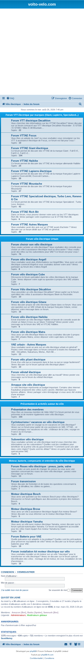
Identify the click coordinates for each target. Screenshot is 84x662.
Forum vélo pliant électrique (28, 359)
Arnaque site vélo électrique (28, 384)
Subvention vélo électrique (27, 439)
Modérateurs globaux (37, 615)
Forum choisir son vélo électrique (31, 244)
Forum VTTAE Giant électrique (29, 148)
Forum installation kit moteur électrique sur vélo (40, 551)
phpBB (33, 651)
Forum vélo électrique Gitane (28, 302)
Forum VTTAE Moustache (26, 183)
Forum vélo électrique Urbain (42, 239)
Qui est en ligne (10, 597)
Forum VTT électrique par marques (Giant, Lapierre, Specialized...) (42, 115)
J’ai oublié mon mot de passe (14, 590)
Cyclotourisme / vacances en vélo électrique (37, 422)
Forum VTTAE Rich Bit (24, 211)
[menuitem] (10, 98)
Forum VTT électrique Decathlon (30, 120)
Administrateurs (18, 615)
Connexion (7, 572)
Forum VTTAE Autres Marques (29, 224)
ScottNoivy (6, 638)
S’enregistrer (26, 572)
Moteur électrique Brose (25, 509)
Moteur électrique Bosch (26, 494)
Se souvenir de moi (58, 590)
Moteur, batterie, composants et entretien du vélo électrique (42, 461)
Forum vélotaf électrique (26, 372)
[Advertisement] (42, 52)
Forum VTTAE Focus (23, 135)
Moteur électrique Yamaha (27, 521)
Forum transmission (23, 481)
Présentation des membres (27, 409)
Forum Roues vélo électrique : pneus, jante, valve (41, 466)
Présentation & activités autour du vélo (42, 404)
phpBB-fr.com (47, 655)
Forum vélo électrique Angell (28, 259)
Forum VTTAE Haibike (24, 160)
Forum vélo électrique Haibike (29, 317)
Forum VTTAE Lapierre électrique (31, 171)
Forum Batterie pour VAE (26, 536)
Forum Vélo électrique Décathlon (31, 289)
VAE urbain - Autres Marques (28, 344)
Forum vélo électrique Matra (28, 332)
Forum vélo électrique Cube (28, 274)
